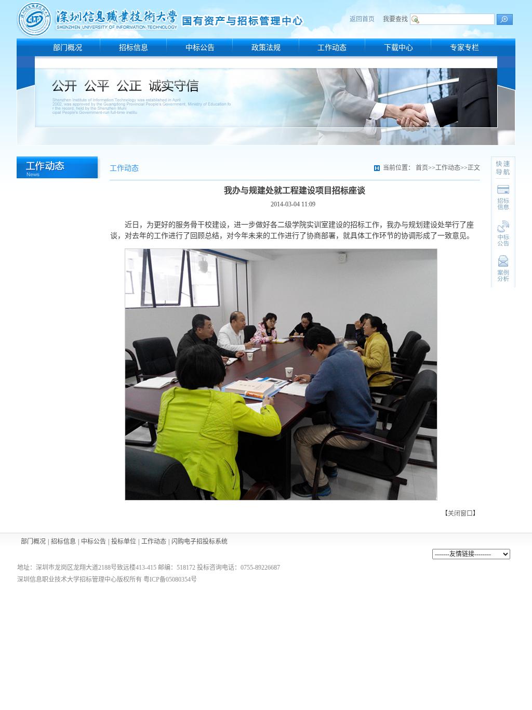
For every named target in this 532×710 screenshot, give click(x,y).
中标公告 (93, 541)
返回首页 (362, 19)
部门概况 (33, 541)
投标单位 (123, 541)
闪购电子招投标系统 (199, 541)
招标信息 (63, 541)
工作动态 (153, 541)
